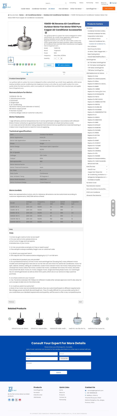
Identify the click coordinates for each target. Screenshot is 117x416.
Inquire (49, 65)
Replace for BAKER (93, 86)
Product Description (27, 72)
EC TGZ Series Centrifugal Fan (97, 65)
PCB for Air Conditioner (93, 192)
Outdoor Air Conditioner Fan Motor (99, 44)
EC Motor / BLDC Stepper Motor (97, 51)
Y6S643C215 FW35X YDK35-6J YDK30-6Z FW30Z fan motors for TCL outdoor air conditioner (58, 328)
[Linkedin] (12, 399)
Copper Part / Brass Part (95, 172)
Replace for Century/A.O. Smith (97, 91)
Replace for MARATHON (95, 120)
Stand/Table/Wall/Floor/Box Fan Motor (98, 57)
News (97, 3)
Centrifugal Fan (91, 59)
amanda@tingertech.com (95, 390)
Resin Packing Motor (94, 54)
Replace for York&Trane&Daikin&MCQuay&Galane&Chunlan (98, 161)
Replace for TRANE (93, 148)
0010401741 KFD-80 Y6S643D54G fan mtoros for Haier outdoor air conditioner (20, 328)
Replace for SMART (93, 140)
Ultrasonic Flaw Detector (94, 195)
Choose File (64, 358)
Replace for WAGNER (94, 156)
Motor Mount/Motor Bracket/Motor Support (98, 189)
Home (61, 390)
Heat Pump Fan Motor (94, 49)
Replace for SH (92, 138)
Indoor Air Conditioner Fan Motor (99, 41)
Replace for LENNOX (94, 117)
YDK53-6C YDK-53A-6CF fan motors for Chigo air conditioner (77, 328)
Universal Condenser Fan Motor (97, 33)
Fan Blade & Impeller (94, 180)
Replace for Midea (93, 81)
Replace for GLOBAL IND (95, 107)
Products (62, 395)
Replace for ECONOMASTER (96, 94)
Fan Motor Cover (91, 183)
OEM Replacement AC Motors (95, 73)
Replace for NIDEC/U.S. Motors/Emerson (98, 84)
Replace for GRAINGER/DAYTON (97, 112)
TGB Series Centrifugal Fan (96, 70)
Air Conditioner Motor (94, 39)
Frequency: (47, 55)
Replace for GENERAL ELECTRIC (97, 102)
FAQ (64, 72)
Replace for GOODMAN (94, 109)
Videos (81, 3)
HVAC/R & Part (91, 166)
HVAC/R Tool (91, 169)
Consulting (72, 3)
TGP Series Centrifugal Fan (96, 68)
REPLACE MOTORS (93, 163)
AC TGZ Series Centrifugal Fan (97, 62)
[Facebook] (9, 399)
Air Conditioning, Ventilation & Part (98, 174)
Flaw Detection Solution (94, 186)
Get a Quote (109, 8)
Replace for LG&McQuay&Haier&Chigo (98, 79)
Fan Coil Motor (92, 46)
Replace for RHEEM (93, 133)
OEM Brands (37, 397)
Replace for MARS (93, 122)
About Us (103, 3)
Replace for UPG (92, 153)
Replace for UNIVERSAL (94, 151)
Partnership (89, 3)
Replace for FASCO (93, 97)
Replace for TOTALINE (94, 145)
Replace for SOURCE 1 (94, 143)
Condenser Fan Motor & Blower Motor (98, 31)
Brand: (46, 50)
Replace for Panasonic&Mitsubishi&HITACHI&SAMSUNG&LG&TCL (98, 158)
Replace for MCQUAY (94, 125)
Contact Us (104, 4)
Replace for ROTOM (94, 135)
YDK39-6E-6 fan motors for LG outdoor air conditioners (96, 328)
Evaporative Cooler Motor (95, 36)
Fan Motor (90, 28)
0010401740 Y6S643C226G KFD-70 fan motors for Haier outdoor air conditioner (39, 328)
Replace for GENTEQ (94, 104)
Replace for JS (92, 115)
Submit (58, 372)
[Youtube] (20, 399)
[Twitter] (16, 399)
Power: (46, 53)
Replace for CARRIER (94, 89)
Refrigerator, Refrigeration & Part (97, 177)
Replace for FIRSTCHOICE (95, 99)
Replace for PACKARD (94, 130)
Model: (46, 48)
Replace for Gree (93, 76)
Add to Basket (65, 65)
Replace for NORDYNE (94, 127)
